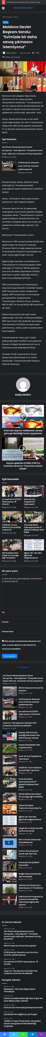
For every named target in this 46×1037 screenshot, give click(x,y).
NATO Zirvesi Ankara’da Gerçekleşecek (30, 841)
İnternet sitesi (7, 631)
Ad (4, 612)
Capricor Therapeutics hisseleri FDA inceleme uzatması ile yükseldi (19, 724)
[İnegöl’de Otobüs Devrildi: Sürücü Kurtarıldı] (10, 832)
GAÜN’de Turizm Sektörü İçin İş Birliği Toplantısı (11, 527)
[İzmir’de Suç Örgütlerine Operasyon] (34, 491)
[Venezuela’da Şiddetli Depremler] (10, 866)
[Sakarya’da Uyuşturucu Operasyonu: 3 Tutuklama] (10, 889)
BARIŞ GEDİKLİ (11, 53)
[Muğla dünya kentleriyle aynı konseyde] (10, 877)
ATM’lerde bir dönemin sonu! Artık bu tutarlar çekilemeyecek (28, 166)
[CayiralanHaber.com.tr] (23, 7)
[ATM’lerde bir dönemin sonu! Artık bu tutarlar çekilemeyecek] (9, 166)
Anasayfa (8, 17)
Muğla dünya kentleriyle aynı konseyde (30, 875)
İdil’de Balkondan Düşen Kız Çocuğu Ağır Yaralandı (10, 555)
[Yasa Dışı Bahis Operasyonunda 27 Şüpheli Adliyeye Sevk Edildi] (34, 516)
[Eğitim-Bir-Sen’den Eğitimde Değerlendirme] (34, 545)
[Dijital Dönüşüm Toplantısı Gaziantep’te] (10, 809)
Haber (15, 17)
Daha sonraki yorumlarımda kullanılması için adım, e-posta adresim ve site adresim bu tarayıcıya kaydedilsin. (21, 645)
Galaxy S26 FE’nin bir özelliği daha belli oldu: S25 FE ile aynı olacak (29, 735)
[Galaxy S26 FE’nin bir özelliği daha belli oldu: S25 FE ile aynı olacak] (10, 736)
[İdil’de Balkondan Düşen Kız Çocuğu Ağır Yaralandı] (12, 545)
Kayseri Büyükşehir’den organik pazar (29, 746)
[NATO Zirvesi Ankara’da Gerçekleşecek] (10, 843)
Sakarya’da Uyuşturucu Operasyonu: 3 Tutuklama (31, 886)
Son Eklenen (23, 667)
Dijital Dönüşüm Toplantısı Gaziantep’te (30, 806)
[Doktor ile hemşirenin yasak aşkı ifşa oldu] (10, 854)
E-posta (6, 622)
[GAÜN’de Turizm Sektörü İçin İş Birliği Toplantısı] (12, 516)
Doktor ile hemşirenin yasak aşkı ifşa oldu (29, 852)
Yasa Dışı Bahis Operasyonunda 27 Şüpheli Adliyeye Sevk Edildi (34, 528)
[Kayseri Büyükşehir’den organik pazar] (10, 748)
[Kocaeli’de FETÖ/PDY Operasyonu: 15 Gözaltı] (12, 491)
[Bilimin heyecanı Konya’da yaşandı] (10, 691)
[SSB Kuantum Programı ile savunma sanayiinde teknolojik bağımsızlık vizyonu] (10, 900)
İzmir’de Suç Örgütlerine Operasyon (29, 501)
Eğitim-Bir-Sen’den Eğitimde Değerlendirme (30, 818)
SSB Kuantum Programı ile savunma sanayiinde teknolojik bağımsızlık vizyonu (31, 900)
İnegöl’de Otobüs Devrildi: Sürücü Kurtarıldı (31, 829)
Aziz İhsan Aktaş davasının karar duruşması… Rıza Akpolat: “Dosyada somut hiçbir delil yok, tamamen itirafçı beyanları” (22, 150)
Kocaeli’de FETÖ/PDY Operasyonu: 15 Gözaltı (11, 501)
